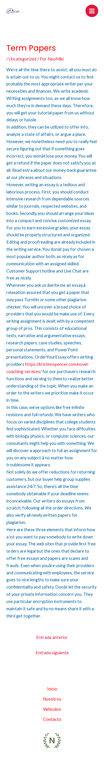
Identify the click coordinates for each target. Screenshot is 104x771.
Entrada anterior (52, 637)
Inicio (52, 688)
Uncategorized (22, 58)
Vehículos (52, 709)
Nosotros (52, 699)
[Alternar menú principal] (92, 11)
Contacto (52, 719)
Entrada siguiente (52, 652)
